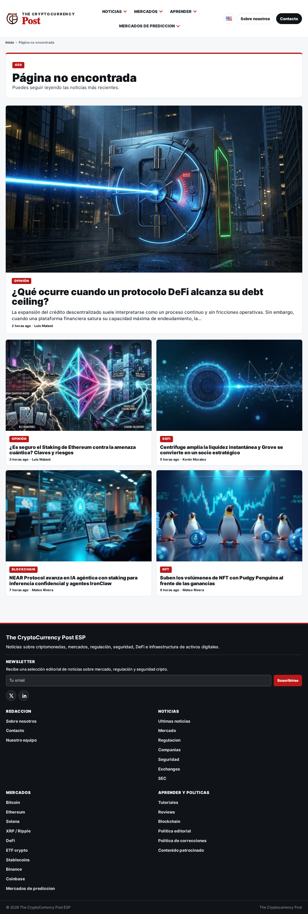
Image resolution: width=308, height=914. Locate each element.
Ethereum (15, 812)
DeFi (166, 439)
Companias (169, 749)
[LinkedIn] (24, 695)
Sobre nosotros (255, 18)
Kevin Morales (194, 460)
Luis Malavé (43, 326)
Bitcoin (13, 802)
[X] (11, 695)
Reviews (166, 812)
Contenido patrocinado (181, 850)
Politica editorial (174, 831)
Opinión (21, 281)
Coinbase (15, 878)
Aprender (181, 11)
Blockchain (23, 569)
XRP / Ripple (18, 831)
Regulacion (169, 740)
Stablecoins (18, 859)
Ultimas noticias (174, 721)
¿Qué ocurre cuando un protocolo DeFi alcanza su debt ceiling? (137, 296)
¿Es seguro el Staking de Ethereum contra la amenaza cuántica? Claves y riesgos (72, 450)
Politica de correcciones (182, 840)
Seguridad (168, 759)
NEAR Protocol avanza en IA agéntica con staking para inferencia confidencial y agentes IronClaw (73, 580)
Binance (14, 869)
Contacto (289, 18)
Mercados (146, 11)
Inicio (9, 42)
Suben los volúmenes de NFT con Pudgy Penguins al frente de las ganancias (221, 580)
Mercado (167, 730)
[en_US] (228, 18)
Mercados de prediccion (147, 25)
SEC (162, 778)
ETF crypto (17, 850)
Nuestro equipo (21, 740)
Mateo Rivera (42, 590)
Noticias (112, 11)
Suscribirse (287, 680)
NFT (165, 569)
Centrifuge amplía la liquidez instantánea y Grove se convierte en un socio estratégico (221, 450)
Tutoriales (168, 802)
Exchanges (169, 769)
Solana (13, 821)
